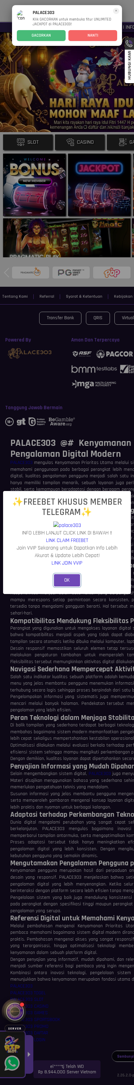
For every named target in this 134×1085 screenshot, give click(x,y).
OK (67, 580)
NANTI (93, 35)
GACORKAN (41, 35)
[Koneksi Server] (15, 1011)
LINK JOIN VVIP (67, 562)
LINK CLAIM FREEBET (67, 540)
